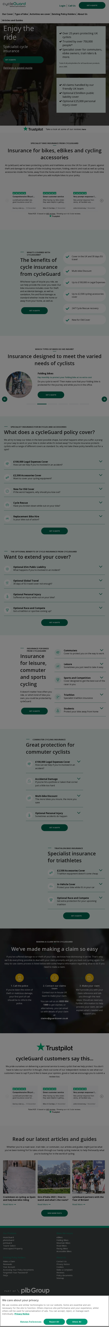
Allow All (76, 1322)
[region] (54, 1310)
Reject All (54, 1322)
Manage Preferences (30, 1321)
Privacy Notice (21, 1314)
